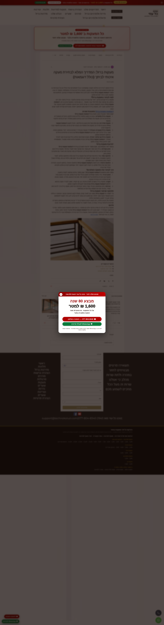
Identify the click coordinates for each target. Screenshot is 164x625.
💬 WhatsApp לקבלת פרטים (82, 324)
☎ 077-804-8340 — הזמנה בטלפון (82, 319)
